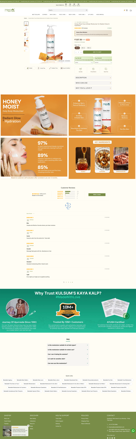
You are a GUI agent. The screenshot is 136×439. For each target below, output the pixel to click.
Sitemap (58, 423)
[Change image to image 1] (26, 24)
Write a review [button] (97, 194)
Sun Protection (8, 436)
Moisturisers (7, 431)
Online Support (59, 421)
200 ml (83, 48)
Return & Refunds (85, 423)
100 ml (77, 48)
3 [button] (68, 282)
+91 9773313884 (113, 424)
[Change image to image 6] (26, 49)
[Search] (86, 10)
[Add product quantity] (81, 52)
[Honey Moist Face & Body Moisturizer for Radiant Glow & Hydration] (51, 42)
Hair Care (6, 426)
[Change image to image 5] (26, 44)
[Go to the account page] (124, 10)
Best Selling (33, 418)
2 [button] (66, 282)
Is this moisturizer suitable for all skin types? (62, 345)
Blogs (31, 426)
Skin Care (6, 434)
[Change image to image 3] (26, 34)
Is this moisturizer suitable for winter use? (61, 350)
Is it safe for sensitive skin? (56, 359)
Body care (6, 418)
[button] (64, 61)
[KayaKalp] (9, 10)
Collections (32, 421)
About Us (32, 423)
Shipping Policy (85, 421)
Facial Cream (7, 421)
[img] (30, 217)
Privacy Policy (84, 418)
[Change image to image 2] (26, 29)
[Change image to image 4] (26, 39)
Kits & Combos (8, 428)
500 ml (89, 48)
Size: (78, 45)
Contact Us (58, 426)
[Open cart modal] (126, 10)
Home (25, 18)
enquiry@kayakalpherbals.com (116, 427)
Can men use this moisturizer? (57, 363)
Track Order (58, 418)
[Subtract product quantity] (76, 52)
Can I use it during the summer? (58, 354)
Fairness (6, 423)
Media (31, 428)
